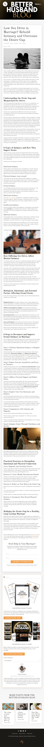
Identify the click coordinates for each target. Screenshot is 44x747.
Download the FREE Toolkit (13, 618)
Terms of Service (22, 733)
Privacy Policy (14, 733)
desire (20, 43)
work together (12, 197)
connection (16, 43)
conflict (11, 43)
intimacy (24, 43)
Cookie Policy (29, 733)
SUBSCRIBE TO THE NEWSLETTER (22, 561)
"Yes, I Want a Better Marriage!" (14, 654)
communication (6, 43)
